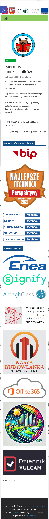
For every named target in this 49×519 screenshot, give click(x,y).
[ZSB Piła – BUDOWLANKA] (6, 18)
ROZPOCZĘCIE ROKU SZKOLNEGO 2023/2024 (22, 123)
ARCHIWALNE (10, 480)
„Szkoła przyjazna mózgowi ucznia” (26, 131)
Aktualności (10, 60)
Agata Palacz (26, 77)
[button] (3, 9)
